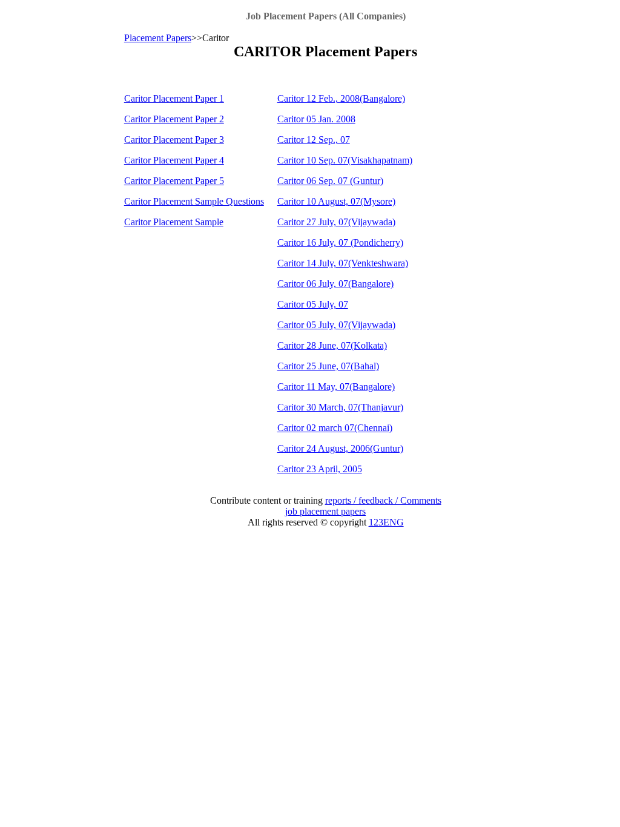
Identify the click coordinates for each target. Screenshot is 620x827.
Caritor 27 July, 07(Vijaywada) (336, 222)
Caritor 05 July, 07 (312, 304)
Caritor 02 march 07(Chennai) (334, 428)
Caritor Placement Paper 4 (174, 160)
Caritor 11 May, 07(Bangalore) (336, 386)
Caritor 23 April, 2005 (319, 469)
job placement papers (325, 511)
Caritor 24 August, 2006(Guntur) (340, 448)
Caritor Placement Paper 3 (174, 139)
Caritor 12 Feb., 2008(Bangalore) (341, 98)
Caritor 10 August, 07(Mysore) (336, 201)
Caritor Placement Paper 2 (174, 119)
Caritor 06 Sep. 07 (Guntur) (330, 181)
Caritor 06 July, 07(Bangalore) (335, 283)
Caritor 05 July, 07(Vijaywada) (336, 325)
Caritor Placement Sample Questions (194, 201)
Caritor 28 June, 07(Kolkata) (332, 345)
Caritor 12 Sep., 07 (313, 139)
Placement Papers (157, 38)
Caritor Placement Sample (173, 222)
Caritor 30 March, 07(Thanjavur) (340, 407)
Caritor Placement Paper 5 (174, 181)
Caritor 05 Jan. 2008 (316, 119)
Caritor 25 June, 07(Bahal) (328, 366)
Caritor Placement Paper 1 (174, 98)
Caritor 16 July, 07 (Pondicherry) (340, 242)
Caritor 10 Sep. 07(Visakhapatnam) (344, 160)
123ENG (386, 522)
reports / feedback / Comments (383, 500)
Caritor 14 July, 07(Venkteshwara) (342, 263)
